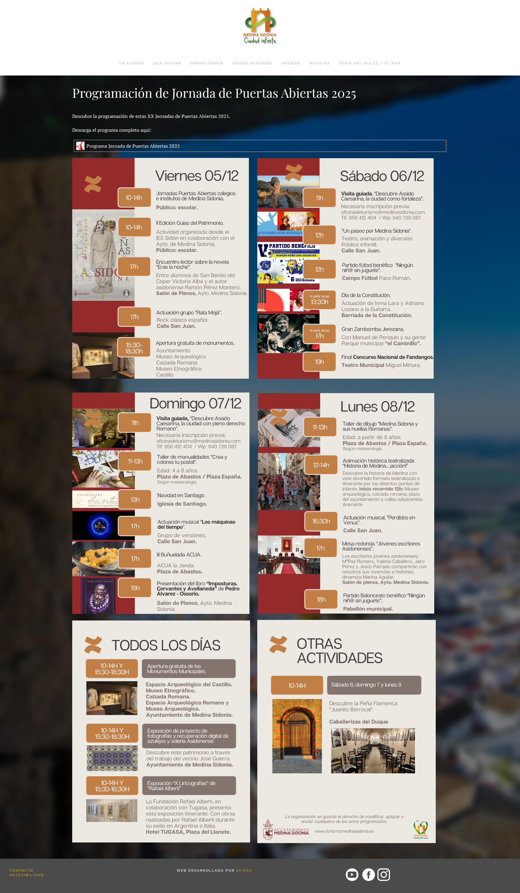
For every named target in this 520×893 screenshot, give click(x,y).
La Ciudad (131, 63)
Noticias (319, 63)
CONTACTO (21, 870)
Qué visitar (167, 63)
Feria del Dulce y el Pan (370, 63)
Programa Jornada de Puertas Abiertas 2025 (133, 146)
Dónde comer (207, 63)
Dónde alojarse (253, 63)
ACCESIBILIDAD (27, 875)
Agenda (291, 63)
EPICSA (244, 870)
